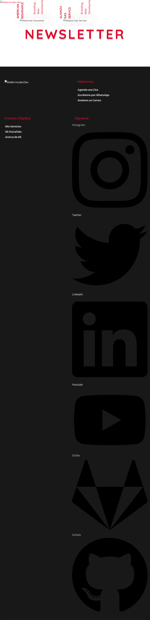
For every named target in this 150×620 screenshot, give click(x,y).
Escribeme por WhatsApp (93, 95)
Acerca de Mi (13, 137)
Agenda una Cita (88, 89)
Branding (34, 8)
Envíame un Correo (89, 100)
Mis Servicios (13, 126)
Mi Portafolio (13, 131)
